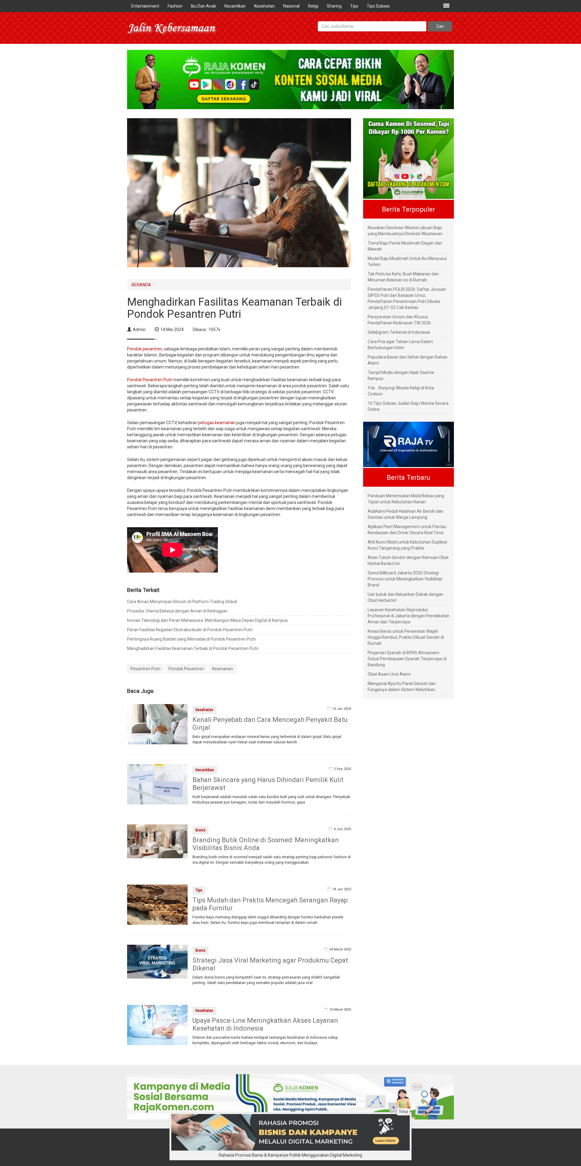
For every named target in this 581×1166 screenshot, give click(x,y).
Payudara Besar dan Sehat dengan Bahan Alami (408, 360)
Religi (313, 6)
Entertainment (145, 6)
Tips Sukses (378, 6)
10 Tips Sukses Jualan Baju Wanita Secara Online (408, 406)
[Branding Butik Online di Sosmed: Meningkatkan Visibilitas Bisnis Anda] (157, 840)
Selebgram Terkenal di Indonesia (399, 332)
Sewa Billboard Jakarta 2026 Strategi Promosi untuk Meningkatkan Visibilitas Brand (405, 578)
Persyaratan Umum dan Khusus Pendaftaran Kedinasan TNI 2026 (399, 319)
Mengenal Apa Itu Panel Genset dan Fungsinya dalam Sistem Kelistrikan (402, 686)
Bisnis (200, 830)
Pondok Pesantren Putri (150, 379)
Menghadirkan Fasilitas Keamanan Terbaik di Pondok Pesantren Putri (192, 648)
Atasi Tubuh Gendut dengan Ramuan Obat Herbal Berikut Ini (408, 560)
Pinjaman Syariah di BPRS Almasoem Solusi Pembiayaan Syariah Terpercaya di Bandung (407, 658)
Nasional (291, 6)
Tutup (403, 1111)
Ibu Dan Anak (203, 6)
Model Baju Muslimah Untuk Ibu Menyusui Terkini (407, 261)
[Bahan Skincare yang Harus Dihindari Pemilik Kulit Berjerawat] (157, 783)
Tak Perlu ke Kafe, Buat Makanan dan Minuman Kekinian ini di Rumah (403, 276)
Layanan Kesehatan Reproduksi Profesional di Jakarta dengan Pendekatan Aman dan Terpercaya (408, 615)
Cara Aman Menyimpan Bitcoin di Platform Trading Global (182, 601)
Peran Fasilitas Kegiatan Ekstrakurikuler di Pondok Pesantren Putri (190, 629)
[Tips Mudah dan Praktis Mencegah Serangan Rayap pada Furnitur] (157, 904)
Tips (354, 6)
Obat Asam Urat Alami (389, 674)
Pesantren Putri (145, 668)
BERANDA (141, 284)
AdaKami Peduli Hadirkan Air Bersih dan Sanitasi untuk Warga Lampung (405, 514)
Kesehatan (264, 6)
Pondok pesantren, (145, 348)
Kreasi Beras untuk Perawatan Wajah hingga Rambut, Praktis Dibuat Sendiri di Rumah (406, 637)
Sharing (334, 6)
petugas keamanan (216, 422)
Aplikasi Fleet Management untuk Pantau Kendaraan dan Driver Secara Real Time (407, 529)
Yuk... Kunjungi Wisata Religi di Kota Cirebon (401, 390)
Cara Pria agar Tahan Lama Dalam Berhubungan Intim (400, 344)
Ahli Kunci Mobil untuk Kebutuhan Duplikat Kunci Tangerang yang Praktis (407, 545)
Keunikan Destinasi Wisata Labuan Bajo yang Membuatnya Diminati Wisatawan (405, 230)
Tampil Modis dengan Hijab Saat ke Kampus (401, 375)
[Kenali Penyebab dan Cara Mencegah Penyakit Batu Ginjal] (157, 723)
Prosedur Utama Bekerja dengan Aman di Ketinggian (177, 611)
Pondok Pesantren (186, 668)
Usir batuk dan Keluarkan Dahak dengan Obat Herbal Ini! (405, 597)
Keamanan (222, 668)
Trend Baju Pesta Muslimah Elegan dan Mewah (405, 246)
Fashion (175, 6)
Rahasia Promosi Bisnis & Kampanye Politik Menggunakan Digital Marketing (290, 1155)
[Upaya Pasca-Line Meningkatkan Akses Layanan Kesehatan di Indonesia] (157, 1024)
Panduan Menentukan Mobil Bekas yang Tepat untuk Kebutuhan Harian (406, 498)
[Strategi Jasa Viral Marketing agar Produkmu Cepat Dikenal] (157, 961)
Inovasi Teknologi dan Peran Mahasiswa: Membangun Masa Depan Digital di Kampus (207, 620)
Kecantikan (235, 6)
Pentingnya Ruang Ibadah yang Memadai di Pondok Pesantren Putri (191, 639)
